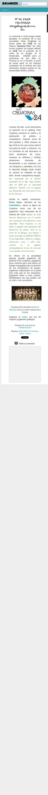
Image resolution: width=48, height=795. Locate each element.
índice (24, 317)
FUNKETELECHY (25, 327)
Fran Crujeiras (33, 331)
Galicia (21, 333)
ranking (28, 333)
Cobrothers (14, 205)
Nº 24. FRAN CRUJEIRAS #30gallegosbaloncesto (23, 25)
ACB (20, 331)
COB (25, 331)
